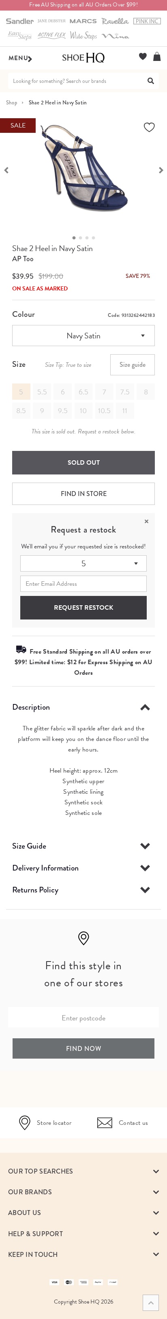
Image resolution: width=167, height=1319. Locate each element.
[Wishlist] (143, 56)
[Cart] (157, 56)
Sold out (84, 463)
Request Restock (83, 608)
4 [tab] (96, 238)
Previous (6, 169)
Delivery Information (45, 868)
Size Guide (29, 846)
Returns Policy (35, 890)
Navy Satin (83, 335)
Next (161, 169)
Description (31, 707)
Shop (11, 102)
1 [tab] (76, 238)
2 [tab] (83, 238)
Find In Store (84, 493)
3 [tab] (89, 238)
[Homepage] (83, 58)
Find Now (83, 1048)
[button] (83, 1171)
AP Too (23, 258)
